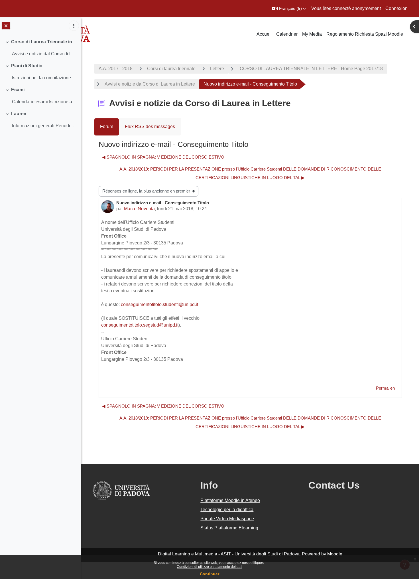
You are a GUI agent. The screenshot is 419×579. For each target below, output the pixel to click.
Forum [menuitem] (106, 126)
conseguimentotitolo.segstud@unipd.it (139, 325)
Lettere (217, 68)
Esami (18, 89)
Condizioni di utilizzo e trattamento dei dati (209, 567)
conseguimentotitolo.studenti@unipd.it (159, 304)
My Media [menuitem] (312, 34)
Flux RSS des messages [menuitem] (150, 126)
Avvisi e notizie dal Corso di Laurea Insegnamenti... (44, 53)
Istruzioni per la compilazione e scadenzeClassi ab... (44, 77)
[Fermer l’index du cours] (6, 26)
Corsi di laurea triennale (171, 68)
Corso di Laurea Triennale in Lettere (44, 41)
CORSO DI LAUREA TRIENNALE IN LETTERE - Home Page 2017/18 (311, 68)
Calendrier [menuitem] (287, 34)
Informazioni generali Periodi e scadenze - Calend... (44, 125)
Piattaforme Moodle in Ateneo (230, 500)
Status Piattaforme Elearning (229, 527)
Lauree (18, 113)
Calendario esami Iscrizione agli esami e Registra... (44, 101)
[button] (289, 8)
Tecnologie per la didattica (226, 509)
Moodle (334, 554)
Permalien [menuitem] (385, 388)
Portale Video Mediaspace (227, 518)
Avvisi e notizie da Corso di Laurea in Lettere (150, 84)
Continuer (209, 574)
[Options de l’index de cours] (74, 26)
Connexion (396, 8)
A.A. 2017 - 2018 (116, 68)
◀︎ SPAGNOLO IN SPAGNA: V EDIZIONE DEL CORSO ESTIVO (163, 157)
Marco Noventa (139, 208)
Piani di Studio (26, 65)
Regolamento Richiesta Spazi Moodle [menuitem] (364, 34)
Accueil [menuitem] (264, 34)
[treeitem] (40, 48)
